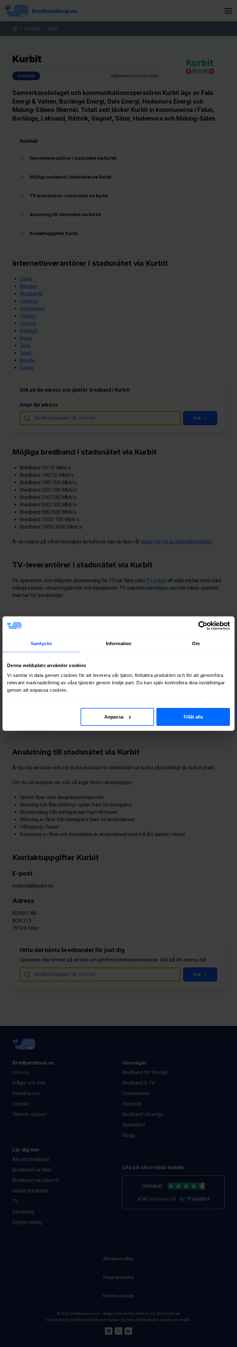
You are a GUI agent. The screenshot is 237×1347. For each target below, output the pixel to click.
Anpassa (113, 716)
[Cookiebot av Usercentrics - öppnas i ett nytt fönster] (203, 625)
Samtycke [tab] (41, 643)
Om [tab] (196, 643)
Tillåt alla (193, 716)
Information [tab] (118, 643)
